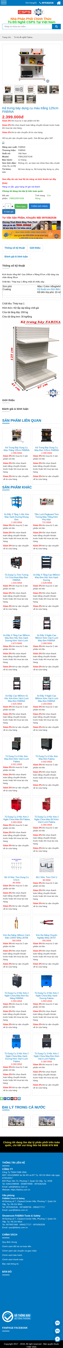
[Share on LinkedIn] (19, 1098)
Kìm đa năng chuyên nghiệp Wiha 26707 (46, 936)
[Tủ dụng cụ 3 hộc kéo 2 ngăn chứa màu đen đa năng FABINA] (16, 988)
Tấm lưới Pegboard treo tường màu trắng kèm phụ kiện (46, 517)
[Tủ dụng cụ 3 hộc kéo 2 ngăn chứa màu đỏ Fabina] (16, 804)
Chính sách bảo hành (12, 1255)
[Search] (56, 26)
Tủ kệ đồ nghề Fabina (23, 37)
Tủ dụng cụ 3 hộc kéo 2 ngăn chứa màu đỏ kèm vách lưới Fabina (46, 819)
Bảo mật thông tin (10, 1264)
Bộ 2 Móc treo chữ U (46, 877)
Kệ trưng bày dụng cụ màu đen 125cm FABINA (46, 448)
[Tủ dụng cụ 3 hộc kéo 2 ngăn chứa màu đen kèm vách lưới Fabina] (46, 1041)
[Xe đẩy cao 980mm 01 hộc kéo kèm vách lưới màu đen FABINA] (16, 683)
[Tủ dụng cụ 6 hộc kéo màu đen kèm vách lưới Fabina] (16, 744)
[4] (19, 99)
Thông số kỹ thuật (15, 248)
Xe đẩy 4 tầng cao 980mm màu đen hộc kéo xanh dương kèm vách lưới (16, 638)
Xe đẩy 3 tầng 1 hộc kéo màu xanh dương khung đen (16, 517)
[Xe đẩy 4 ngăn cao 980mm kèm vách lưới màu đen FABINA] (46, 683)
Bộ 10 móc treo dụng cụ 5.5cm (16, 878)
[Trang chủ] (59, 3)
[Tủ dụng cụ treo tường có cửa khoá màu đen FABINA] (16, 562)
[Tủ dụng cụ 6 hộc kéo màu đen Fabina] (46, 744)
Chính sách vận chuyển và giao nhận (19, 1251)
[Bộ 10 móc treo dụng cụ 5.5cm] (16, 865)
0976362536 (47, 3)
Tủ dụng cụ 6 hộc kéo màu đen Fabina (46, 757)
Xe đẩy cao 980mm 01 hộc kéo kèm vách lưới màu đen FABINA (16, 698)
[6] (30, 89)
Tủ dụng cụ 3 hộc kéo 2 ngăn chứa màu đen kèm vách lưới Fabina (46, 1056)
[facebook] (57, 1339)
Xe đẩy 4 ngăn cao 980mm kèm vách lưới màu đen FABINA (46, 698)
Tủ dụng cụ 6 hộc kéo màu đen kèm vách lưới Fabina (16, 759)
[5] (31, 99)
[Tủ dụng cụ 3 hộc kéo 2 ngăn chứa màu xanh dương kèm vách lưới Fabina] (16, 1041)
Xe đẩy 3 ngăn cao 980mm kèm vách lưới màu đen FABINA (46, 638)
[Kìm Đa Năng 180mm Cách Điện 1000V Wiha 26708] (16, 923)
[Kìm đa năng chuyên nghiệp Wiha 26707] (46, 923)
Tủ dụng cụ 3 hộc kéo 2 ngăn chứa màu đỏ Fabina (16, 818)
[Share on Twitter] (8, 1098)
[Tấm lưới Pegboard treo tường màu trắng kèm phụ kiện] (46, 502)
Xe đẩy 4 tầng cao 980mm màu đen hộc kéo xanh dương (46, 577)
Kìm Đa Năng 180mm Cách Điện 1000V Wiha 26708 (16, 936)
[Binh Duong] (16, 1121)
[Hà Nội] (47, 1121)
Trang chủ (6, 37)
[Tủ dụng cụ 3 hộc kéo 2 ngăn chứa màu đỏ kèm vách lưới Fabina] (46, 804)
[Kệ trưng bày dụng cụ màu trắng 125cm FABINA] (8, 89)
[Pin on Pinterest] (15, 1098)
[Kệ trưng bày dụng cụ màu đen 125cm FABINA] (46, 435)
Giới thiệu (35, 248)
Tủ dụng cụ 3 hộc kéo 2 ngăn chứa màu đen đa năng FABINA (17, 995)
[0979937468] (57, 1331)
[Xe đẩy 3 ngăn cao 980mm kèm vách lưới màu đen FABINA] (46, 623)
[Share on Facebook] (5, 1098)
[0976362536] (57, 1323)
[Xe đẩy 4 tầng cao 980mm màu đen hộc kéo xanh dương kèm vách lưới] (16, 623)
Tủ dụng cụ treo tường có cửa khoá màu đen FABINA (16, 577)
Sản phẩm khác (17, 487)
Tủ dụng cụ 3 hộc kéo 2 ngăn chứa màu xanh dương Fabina (47, 995)
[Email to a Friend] (12, 1098)
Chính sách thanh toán (12, 1259)
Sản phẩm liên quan (21, 420)
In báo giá (8, 211)
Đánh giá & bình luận (16, 256)
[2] (54, 89)
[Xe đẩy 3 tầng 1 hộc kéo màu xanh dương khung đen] (16, 502)
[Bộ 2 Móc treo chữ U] (46, 865)
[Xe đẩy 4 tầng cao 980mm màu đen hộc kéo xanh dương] (46, 562)
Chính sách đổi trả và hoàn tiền (16, 1246)
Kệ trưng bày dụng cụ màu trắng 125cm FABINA (30, 109)
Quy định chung (9, 1242)
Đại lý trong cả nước (23, 1107)
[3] (8, 99)
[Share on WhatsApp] (1, 1098)
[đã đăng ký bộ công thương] (17, 1316)
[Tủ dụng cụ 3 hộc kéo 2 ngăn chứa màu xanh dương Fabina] (46, 988)
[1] (42, 89)
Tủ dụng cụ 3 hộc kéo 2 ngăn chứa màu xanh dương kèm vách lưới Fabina (17, 1057)
